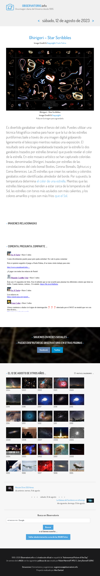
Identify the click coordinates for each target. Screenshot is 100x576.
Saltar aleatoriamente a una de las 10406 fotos (48, 537)
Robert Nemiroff (65, 560)
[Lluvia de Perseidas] (45, 432)
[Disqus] (50, 281)
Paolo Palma (61, 43)
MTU (73, 560)
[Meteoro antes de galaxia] (29, 399)
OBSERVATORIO (31, 6)
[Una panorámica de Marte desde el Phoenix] (29, 432)
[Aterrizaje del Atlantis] (77, 465)
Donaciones (26, 567)
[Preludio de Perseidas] (77, 416)
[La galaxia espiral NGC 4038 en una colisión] (45, 416)
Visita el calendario (84, 373)
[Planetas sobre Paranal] (77, 432)
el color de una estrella (51, 181)
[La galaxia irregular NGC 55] (13, 432)
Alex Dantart (59, 570)
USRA (91, 560)
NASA (21, 560)
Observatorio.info (27, 557)
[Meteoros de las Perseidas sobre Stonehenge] (13, 382)
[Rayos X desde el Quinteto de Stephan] (29, 449)
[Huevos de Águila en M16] (61, 449)
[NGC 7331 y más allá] (61, 416)
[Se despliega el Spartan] (13, 465)
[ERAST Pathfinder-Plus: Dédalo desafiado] (29, 465)
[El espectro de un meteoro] (13, 449)
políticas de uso (44, 560)
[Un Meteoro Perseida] (77, 449)
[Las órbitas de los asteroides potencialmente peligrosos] (29, 416)
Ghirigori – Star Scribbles (50, 37)
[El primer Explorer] (61, 432)
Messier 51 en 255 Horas (24, 487)
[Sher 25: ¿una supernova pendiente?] (45, 465)
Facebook (44, 350)
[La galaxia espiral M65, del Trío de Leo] (61, 465)
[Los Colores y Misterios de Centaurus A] (45, 449)
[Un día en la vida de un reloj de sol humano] (45, 399)
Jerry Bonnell (83, 560)
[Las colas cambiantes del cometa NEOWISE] (77, 382)
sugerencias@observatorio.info (66, 567)
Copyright (51, 43)
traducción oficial (44, 557)
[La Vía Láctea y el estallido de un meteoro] (77, 399)
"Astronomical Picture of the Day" (75, 557)
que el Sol (61, 196)
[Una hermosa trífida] (61, 382)
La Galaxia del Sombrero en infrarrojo (70, 500)
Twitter (57, 350)
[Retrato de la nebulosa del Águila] (45, 382)
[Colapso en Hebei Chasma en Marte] (13, 416)
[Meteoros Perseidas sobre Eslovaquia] (13, 399)
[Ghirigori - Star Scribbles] (29, 382)
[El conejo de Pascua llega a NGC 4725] (61, 399)
